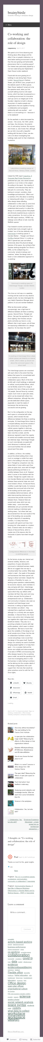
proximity (10, 997)
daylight (20, 962)
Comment (27, 929)
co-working (14, 952)
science (25, 996)
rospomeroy (12, 48)
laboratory (12, 980)
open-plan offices (16, 986)
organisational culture (17, 988)
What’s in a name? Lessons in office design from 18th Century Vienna (25, 766)
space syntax (17, 1005)
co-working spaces (26, 952)
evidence (13, 964)
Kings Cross (19, 978)
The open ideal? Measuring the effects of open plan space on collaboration (25, 775)
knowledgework (28, 978)
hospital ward (11, 978)
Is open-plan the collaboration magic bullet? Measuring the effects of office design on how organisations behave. (25, 739)
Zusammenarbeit (23, 711)
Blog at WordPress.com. (16, 1031)
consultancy (18, 959)
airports (10, 944)
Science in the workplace (23, 801)
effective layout (27, 962)
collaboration (17, 713)
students (30, 1005)
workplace (16, 714)
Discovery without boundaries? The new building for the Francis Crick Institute (25, 730)
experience (11, 970)
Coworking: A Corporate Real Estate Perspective (20, 177)
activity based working (20, 941)
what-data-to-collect (18, 1010)
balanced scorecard (18, 944)
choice (22, 949)
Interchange (12, 233)
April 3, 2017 (21, 48)
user (9, 1008)
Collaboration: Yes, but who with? (15, 820)
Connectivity (11, 959)
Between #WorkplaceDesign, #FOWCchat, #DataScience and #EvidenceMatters (24, 749)
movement (20, 980)
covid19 (28, 958)
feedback (17, 970)
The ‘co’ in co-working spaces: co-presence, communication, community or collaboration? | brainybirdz (21, 879)
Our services (11, 991)
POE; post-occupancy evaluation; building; (19, 994)
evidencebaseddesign (20, 967)
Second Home (18, 80)
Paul (16, 856)
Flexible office (15, 972)
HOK (30, 975)
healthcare (11, 975)
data (14, 961)
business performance (17, 947)
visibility (10, 714)
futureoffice (27, 973)
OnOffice (11, 238)
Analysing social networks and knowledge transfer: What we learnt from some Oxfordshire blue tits (25, 793)
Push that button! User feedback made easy (22, 783)
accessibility (11, 939)
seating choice (13, 999)
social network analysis (20, 1002)
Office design (26, 713)
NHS (25, 980)
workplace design (25, 714)
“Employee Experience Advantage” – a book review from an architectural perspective (31, 824)
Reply (16, 871)
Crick (9, 962)
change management (13, 949)
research (16, 997)
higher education (21, 975)
